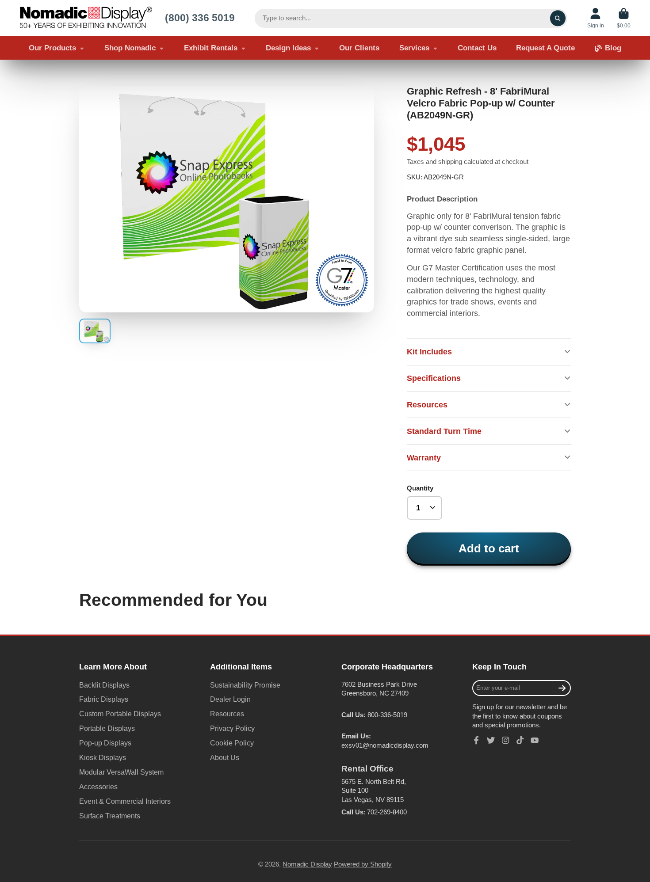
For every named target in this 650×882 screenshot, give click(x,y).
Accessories (98, 787)
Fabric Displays (103, 699)
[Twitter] (491, 740)
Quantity (420, 488)
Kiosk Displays (102, 757)
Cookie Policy (232, 743)
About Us (224, 757)
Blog (613, 48)
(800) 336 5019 (200, 17)
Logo (85, 18)
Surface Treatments (109, 816)
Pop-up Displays (105, 743)
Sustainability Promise (245, 685)
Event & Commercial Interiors (125, 801)
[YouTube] (535, 740)
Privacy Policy (232, 728)
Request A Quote (545, 48)
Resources (227, 714)
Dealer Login (230, 699)
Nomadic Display (307, 864)
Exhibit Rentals (210, 48)
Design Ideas (288, 48)
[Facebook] (476, 740)
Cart (624, 18)
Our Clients (359, 48)
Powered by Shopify (363, 864)
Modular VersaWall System (121, 772)
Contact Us (477, 48)
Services (414, 48)
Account (595, 18)
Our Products (52, 48)
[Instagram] (505, 740)
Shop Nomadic (130, 48)
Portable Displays (107, 728)
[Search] (558, 18)
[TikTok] (520, 740)
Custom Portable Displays (120, 714)
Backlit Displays (104, 685)
